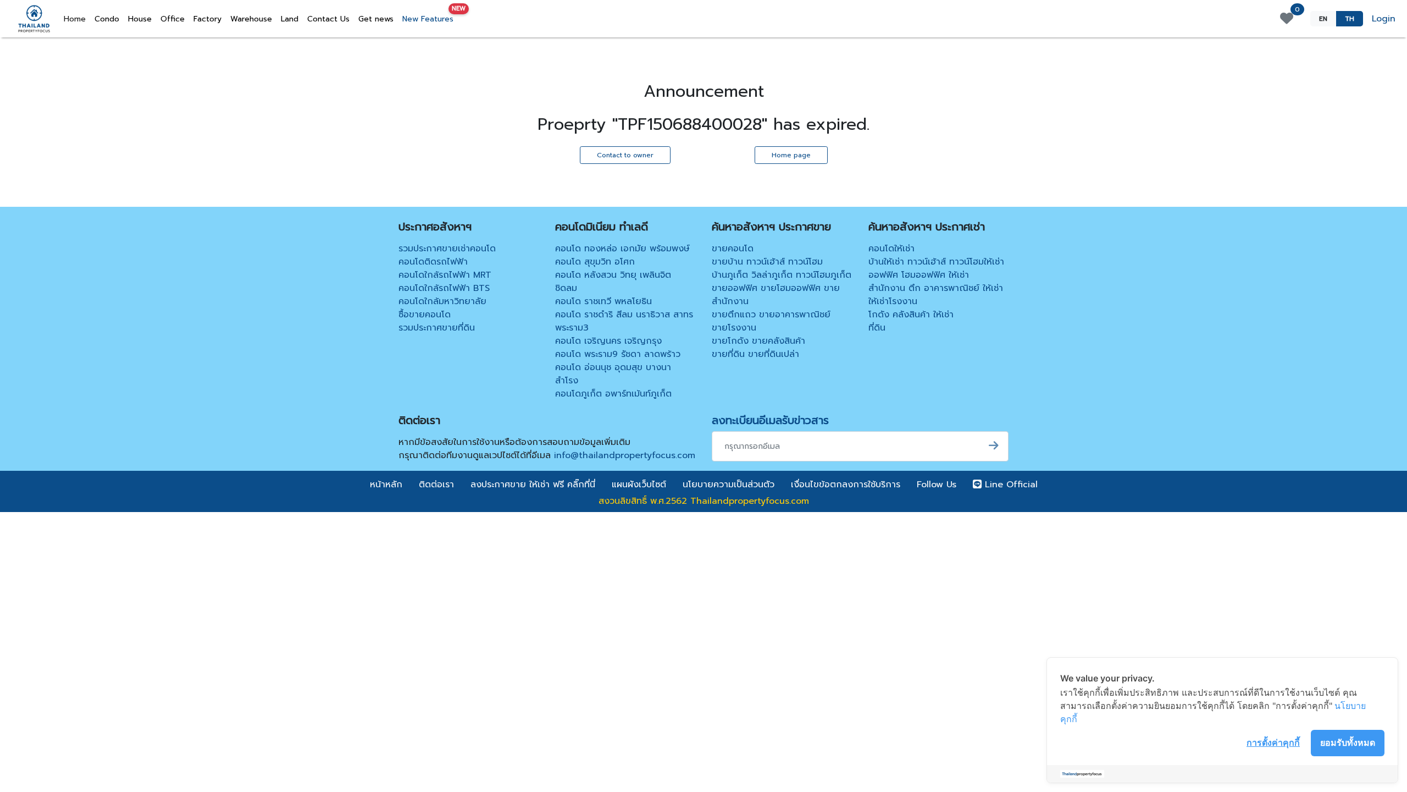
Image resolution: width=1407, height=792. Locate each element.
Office (172, 19)
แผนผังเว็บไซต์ (639, 484)
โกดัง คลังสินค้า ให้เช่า (911, 314)
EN (1323, 19)
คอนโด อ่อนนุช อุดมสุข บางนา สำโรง (613, 374)
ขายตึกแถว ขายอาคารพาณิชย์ (771, 314)
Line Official (1010, 484)
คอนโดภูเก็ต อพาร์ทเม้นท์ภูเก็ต (613, 393)
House (140, 19)
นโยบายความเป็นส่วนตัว (728, 484)
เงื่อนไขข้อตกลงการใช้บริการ (845, 484)
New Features (430, 17)
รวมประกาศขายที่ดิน (436, 327)
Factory (207, 19)
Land (289, 19)
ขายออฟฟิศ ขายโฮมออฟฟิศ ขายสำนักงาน (776, 295)
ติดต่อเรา (436, 484)
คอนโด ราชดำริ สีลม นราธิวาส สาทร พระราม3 (624, 321)
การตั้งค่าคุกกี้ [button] (1273, 742)
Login (1383, 18)
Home (77, 19)
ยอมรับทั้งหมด (1347, 742)
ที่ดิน (876, 327)
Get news (376, 19)
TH (1349, 19)
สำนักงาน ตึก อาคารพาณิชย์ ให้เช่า (935, 288)
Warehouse (251, 19)
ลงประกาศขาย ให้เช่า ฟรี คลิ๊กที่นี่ (532, 484)
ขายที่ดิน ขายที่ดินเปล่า (755, 354)
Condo (107, 19)
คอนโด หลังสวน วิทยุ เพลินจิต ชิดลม (613, 281)
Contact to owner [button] (625, 155)
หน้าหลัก (386, 484)
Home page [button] (791, 155)
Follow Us (936, 484)
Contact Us (328, 19)
